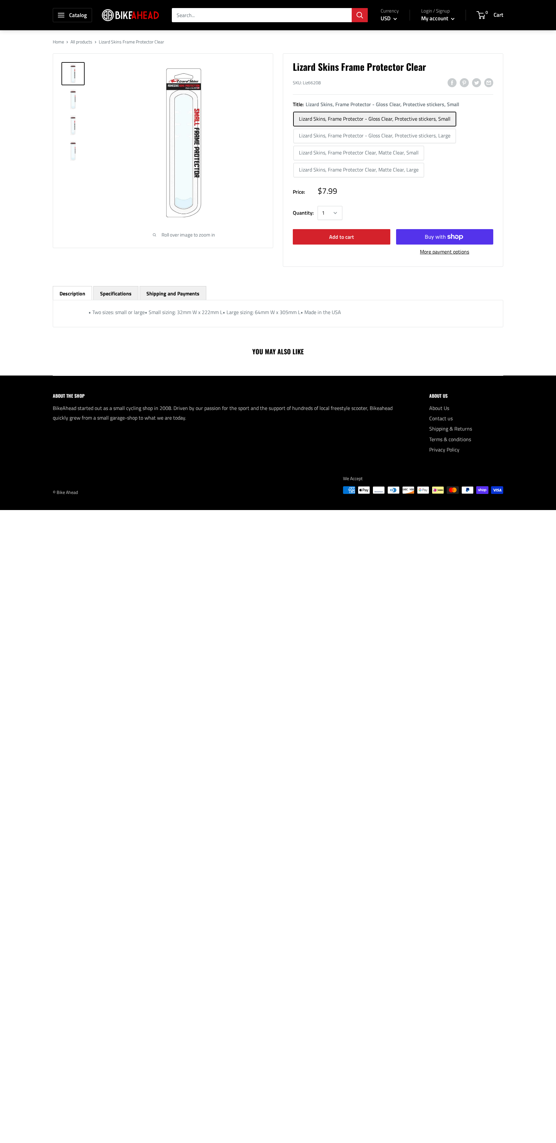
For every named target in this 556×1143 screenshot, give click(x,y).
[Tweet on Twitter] (476, 82)
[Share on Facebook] (452, 82)
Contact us (441, 418)
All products (81, 41)
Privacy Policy (444, 449)
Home (58, 41)
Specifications (116, 293)
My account (435, 18)
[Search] (360, 15)
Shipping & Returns (450, 428)
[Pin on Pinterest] (464, 82)
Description (72, 293)
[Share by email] (488, 82)
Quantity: (303, 213)
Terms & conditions (450, 439)
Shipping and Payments (172, 293)
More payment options (444, 252)
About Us (439, 408)
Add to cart (341, 237)
